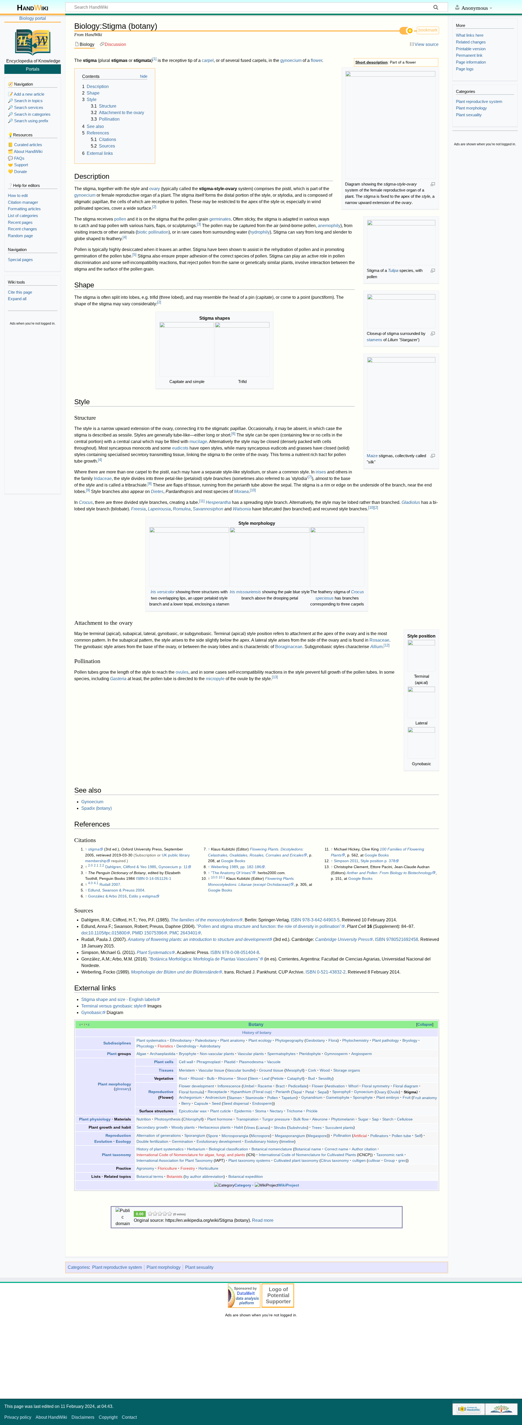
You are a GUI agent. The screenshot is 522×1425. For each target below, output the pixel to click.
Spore (213, 1135)
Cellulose (405, 1119)
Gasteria (118, 678)
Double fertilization (152, 1141)
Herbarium (196, 1149)
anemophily (329, 225)
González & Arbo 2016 (107, 896)
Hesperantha (218, 502)
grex (402, 1160)
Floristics (165, 1046)
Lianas (263, 1127)
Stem (253, 1078)
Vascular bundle (240, 1070)
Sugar (363, 1119)
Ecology (123, 1141)
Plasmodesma (251, 1062)
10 (253, 490)
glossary (122, 1089)
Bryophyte (187, 1054)
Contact (129, 1417)
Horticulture (208, 1168)
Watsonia (242, 509)
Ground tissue (271, 1070)
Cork (312, 1070)
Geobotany (315, 1040)
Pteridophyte (310, 1054)
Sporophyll (341, 1092)
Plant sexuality (199, 1267)
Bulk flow (301, 1119)
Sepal (322, 1092)
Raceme (265, 1086)
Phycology (145, 1046)
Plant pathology (385, 1040)
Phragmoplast (208, 1062)
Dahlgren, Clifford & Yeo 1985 (130, 867)
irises (321, 472)
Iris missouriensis (245, 591)
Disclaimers (83, 1417)
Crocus (86, 502)
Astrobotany (210, 1046)
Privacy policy (17, 1417)
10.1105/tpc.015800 (107, 933)
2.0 (90, 865)
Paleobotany (206, 1040)
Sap (375, 1119)
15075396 (154, 933)
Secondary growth (152, 1127)
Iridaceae (103, 478)
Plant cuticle (220, 1111)
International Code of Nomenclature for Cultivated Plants (307, 1155)
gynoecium (291, 60)
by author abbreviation (204, 1176)
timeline (287, 1141)
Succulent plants (339, 1127)
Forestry (188, 1168)
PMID (137, 933)
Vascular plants (251, 1054)
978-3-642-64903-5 (321, 920)
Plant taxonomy (116, 1155)
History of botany (256, 1032)
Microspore (260, 1135)
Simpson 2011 (346, 861)
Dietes (157, 491)
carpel (208, 60)
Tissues (166, 1070)
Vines (250, 1127)
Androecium (215, 1097)
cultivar (374, 1160)
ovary (154, 188)
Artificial (360, 1135)
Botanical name (307, 1149)
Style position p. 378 (378, 861)
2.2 (102, 865)
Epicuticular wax (193, 1111)
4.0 (90, 883)
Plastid (229, 1062)
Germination (182, 1141)
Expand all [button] (17, 298)
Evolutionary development (219, 1141)
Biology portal (32, 18)
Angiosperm (361, 1054)
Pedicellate (297, 1086)
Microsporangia (235, 1135)
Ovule (394, 1092)
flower (316, 60)
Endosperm (262, 1103)
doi (84, 933)
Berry (186, 1103)
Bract (280, 1086)
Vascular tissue (211, 1070)
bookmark (427, 30)
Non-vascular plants (217, 1054)
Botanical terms (149, 1176)
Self (418, 1135)
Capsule (201, 1103)
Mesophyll (294, 1070)
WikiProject (288, 1185)
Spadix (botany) (96, 808)
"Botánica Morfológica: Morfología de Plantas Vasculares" (204, 959)
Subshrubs (297, 1127)
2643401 (188, 933)
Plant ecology (260, 1040)
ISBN (140, 878)
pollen (120, 219)
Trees (317, 1127)
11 (202, 501)
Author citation (364, 1149)
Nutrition (143, 1119)
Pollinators (379, 1135)
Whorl (353, 1086)
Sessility (325, 1078)
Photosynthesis (167, 1119)
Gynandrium (311, 1097)
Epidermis (242, 1111)
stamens (374, 339)
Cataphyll (295, 1078)
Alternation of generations (158, 1135)
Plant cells (163, 1062)
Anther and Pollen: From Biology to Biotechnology (389, 873)
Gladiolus (411, 502)
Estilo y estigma (142, 896)
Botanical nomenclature (271, 1149)
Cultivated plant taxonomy (296, 1160)
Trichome (295, 1111)
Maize (372, 455)
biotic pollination (153, 232)
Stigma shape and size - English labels (118, 999)
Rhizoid (197, 1078)
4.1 (96, 883)
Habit (238, 1127)
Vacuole (274, 1062)
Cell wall (186, 1062)
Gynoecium (92, 801)
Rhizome (225, 1078)
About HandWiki (51, 1417)
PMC (174, 933)
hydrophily (260, 232)
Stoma (260, 1111)
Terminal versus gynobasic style (112, 1006)
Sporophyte (363, 1097)
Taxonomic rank (389, 1155)
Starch (387, 1119)
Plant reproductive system (117, 1267)
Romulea (182, 509)
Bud (311, 1078)
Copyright (108, 1417)
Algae (141, 1054)
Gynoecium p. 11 (173, 867)
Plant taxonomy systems (249, 1160)
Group (389, 1160)
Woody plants (183, 1127)
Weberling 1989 (224, 867)
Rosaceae (379, 640)
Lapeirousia (159, 509)
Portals (32, 69)
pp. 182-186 (250, 867)
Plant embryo (387, 1097)
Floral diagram (405, 1086)
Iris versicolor (163, 591)
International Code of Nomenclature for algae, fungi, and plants (190, 1155)
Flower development (196, 1086)
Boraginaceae (288, 646)
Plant (112, 1054)
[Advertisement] (32, 410)
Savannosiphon (208, 509)
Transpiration (247, 1119)
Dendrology (186, 1046)
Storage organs (346, 1070)
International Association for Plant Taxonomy (174, 1160)
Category (242, 1185)
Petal (309, 1092)
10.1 (222, 877)
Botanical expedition (245, 1176)
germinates (220, 219)
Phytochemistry (355, 1040)
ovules (182, 672)
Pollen (272, 1097)
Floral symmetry (376, 1086)
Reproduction (118, 1135)
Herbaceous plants (214, 1127)
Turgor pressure (276, 1119)
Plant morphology (114, 1084)
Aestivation (335, 1086)
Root (183, 1078)
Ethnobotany (181, 1040)
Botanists (174, 1176)
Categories (78, 1267)
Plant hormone (219, 1119)
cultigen (359, 1160)
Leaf (265, 1078)
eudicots (180, 448)
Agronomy (145, 1168)
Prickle (312, 1111)
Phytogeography (289, 1040)
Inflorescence (229, 1086)
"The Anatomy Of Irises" (231, 873)
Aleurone (320, 1119)
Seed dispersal (236, 1103)
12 (387, 645)
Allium (376, 646)
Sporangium (194, 1135)
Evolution (103, 1141)
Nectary (276, 1111)
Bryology (409, 1040)
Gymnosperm (336, 1054)
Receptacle (217, 1092)
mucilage (198, 441)
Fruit (407, 1097)
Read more (263, 1220)
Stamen (235, 1097)
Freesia (138, 509)
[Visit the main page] (32, 41)
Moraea (241, 491)
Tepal (297, 1092)
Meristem (187, 1070)
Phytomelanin (343, 1119)
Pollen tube (401, 1135)
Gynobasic (91, 1012)
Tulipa (393, 270)
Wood (325, 1070)
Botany (255, 1024)
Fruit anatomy (425, 1097)
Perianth (283, 1092)
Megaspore (317, 1135)
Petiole (278, 1078)
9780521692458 (402, 939)
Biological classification (228, 1149)
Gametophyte (337, 1097)
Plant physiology (95, 1119)
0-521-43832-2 (331, 972)
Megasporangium (290, 1135)
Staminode (254, 1097)
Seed (216, 1103)
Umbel (248, 1086)
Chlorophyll (192, 1119)
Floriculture (167, 1168)
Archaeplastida (162, 1054)
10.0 (214, 877)
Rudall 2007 (110, 884)
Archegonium (190, 1097)
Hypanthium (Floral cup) (251, 1092)
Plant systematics (151, 1040)
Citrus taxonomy (335, 1160)
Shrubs (280, 1127)
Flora (332, 1040)
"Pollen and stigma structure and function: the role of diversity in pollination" (269, 926)
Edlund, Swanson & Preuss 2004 (116, 890)
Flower (318, 1086)
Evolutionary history (261, 1141)
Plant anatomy (232, 1040)
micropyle (215, 678)
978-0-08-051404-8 (240, 952)
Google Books (233, 861)
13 (275, 677)
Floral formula (191, 1092)
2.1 (96, 865)
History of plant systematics (160, 1149)
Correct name (336, 1149)
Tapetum (288, 1097)
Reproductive (160, 1092)
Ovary (381, 1092)
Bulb (211, 1078)
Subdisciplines (117, 1043)
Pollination (342, 1135)
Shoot (242, 1078)
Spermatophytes (281, 1054)
